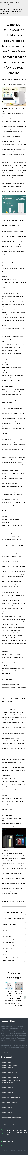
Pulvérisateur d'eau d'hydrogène (11, 1097)
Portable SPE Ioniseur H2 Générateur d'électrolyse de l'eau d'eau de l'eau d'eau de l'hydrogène (19, 998)
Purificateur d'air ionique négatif (11, 1080)
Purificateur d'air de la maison (10, 1090)
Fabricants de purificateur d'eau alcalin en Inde (12, 935)
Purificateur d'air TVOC (8, 1085)
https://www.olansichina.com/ (16, 84)
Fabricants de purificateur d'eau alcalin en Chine (12, 947)
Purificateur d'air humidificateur (11, 1077)
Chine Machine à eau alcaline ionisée (13, 918)
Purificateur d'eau (7, 1107)
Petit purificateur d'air (8, 1082)
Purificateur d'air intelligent (9, 1065)
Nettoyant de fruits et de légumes (11, 1115)
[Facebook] (2, 1052)
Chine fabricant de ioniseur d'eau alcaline (12, 929)
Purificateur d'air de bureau (9, 1075)
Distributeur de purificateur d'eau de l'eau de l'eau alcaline (13, 888)
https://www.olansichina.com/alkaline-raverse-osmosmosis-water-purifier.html (14, 898)
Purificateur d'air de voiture (9, 1072)
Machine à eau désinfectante (10, 1105)
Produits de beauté (7, 1120)
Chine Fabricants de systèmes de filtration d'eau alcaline (12, 959)
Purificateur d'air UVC (8, 1092)
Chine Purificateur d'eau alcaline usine (12, 953)
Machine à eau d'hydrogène (9, 1095)
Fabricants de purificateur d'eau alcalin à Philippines (12, 941)
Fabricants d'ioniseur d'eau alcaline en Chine (13, 914)
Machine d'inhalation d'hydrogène (11, 1117)
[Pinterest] (7, 1052)
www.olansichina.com (8, 1145)
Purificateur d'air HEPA (8, 1087)
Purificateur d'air (6, 1062)
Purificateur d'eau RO (8, 1110)
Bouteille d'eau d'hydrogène (9, 1102)
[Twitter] (5, 1052)
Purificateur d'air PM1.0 (8, 1067)
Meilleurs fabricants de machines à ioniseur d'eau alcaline (13, 923)
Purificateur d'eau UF (7, 1112)
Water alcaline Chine (9, 909)
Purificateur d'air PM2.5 (8, 1070)
